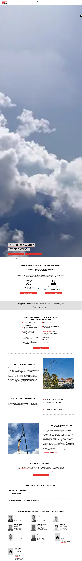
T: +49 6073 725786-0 (18, 551)
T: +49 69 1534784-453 (63, 518)
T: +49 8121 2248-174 (63, 528)
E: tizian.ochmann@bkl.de (64, 519)
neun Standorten (11, 381)
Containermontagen (36, 469)
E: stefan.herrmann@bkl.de (18, 530)
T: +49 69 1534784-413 (17, 528)
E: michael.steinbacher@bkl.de (42, 529)
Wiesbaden (45, 452)
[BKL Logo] (4, 2)
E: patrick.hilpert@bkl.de (41, 520)
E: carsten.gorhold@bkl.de (18, 520)
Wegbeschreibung (64, 542)
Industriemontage (49, 471)
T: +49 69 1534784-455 (40, 527)
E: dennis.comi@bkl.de (63, 530)
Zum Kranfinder (15, 254)
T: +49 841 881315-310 (40, 537)
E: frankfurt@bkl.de (64, 538)
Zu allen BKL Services (40, 474)
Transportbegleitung (24, 468)
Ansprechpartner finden (33, 254)
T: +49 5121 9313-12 (18, 537)
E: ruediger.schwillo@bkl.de (19, 538)
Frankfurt (55, 452)
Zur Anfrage (40, 348)
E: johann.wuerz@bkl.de (41, 539)
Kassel (49, 452)
